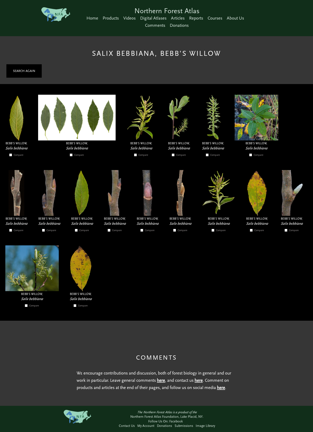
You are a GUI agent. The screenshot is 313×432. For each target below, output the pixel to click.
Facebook (176, 421)
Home (92, 18)
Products (111, 18)
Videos (129, 18)
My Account (145, 426)
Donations (179, 25)
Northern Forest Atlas (167, 10)
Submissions (184, 426)
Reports (196, 18)
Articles (178, 18)
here (161, 380)
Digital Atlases (153, 18)
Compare (18, 154)
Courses (215, 18)
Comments (155, 25)
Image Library (205, 426)
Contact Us (127, 426)
